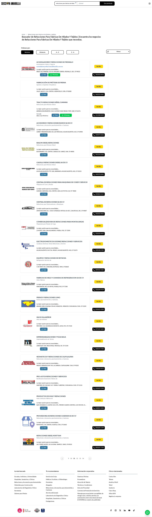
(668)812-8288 (100, 408)
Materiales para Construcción (23, 485)
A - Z (57, 52)
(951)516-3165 (100, 154)
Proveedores (81, 479)
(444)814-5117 (100, 194)
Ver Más (98, 66)
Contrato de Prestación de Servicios (88, 490)
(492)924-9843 (100, 214)
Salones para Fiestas (20, 493)
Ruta (45, 74)
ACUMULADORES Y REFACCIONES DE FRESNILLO (55, 62)
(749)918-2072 (100, 368)
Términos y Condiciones (84, 485)
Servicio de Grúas (51, 476)
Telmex (111, 479)
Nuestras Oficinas (82, 476)
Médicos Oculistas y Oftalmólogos (56, 479)
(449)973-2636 (100, 135)
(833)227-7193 (100, 447)
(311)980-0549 (100, 115)
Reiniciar (27, 52)
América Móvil (113, 482)
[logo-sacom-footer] (31, 510)
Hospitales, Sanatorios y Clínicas (24, 479)
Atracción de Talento (83, 482)
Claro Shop (112, 490)
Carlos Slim (112, 476)
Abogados (49, 485)
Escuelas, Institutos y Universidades (25, 476)
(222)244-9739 (100, 289)
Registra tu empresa (115, 496)
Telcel (110, 485)
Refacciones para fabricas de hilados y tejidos (42, 34)
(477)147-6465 (100, 329)
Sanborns (112, 488)
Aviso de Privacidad (83, 488)
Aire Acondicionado (52, 493)
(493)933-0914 (100, 74)
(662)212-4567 (100, 94)
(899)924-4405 (100, 270)
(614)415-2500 (100, 309)
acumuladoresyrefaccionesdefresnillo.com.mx (50, 66)
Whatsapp (55, 74)
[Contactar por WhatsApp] (147, 512)
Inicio (23, 34)
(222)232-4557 (100, 233)
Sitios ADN (112, 493)
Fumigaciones (50, 501)
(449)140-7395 (100, 250)
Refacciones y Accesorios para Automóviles (27, 482)
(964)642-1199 (100, 427)
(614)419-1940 (100, 388)
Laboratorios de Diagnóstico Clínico (25, 488)
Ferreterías (17, 490)
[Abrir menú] (150, 3)
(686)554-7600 (100, 349)
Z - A (72, 52)
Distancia (42, 52)
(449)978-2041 (100, 174)
